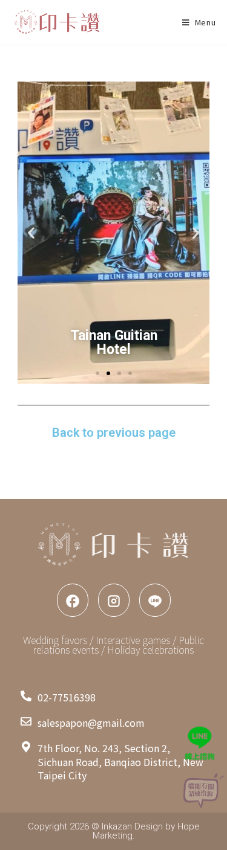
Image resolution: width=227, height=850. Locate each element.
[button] (31, 232)
